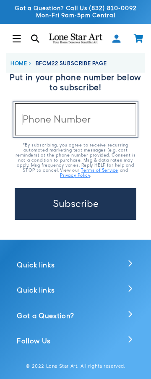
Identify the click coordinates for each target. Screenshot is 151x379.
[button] (17, 38)
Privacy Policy (75, 175)
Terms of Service (99, 170)
